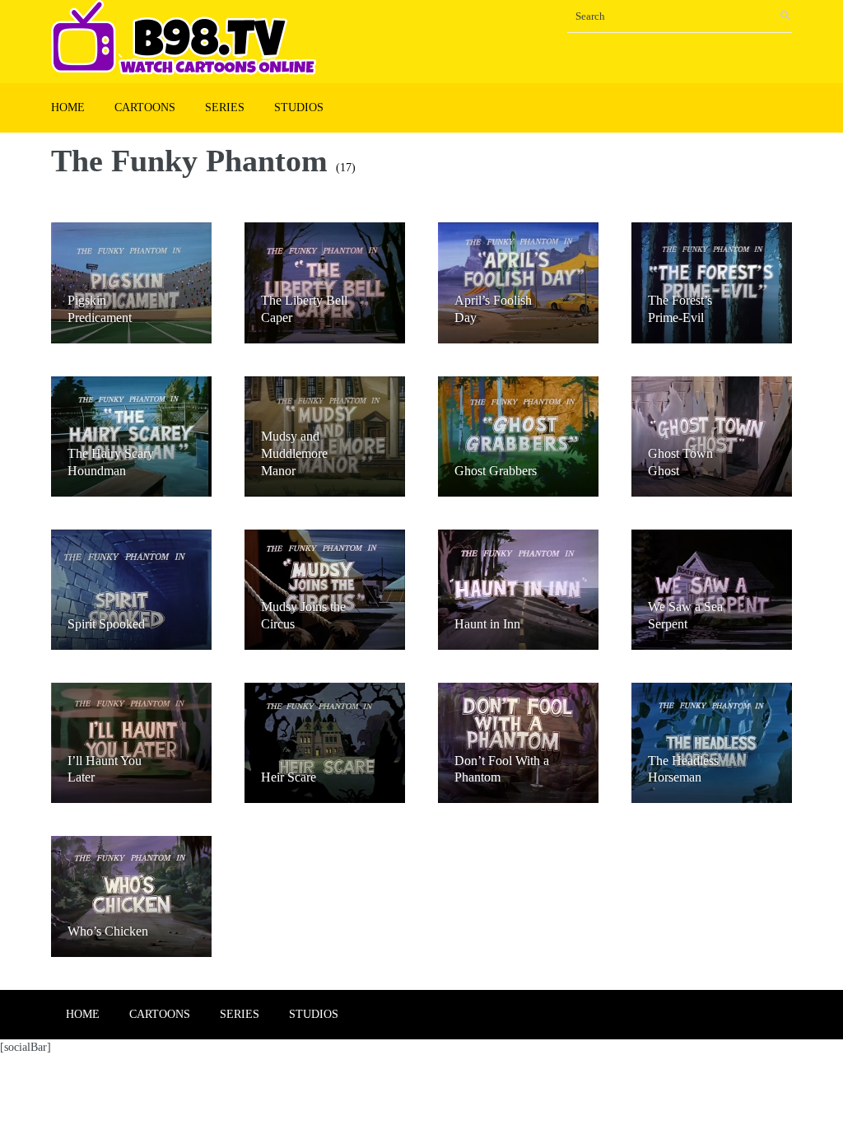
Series (225, 107)
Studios (299, 107)
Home (68, 107)
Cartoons (144, 107)
